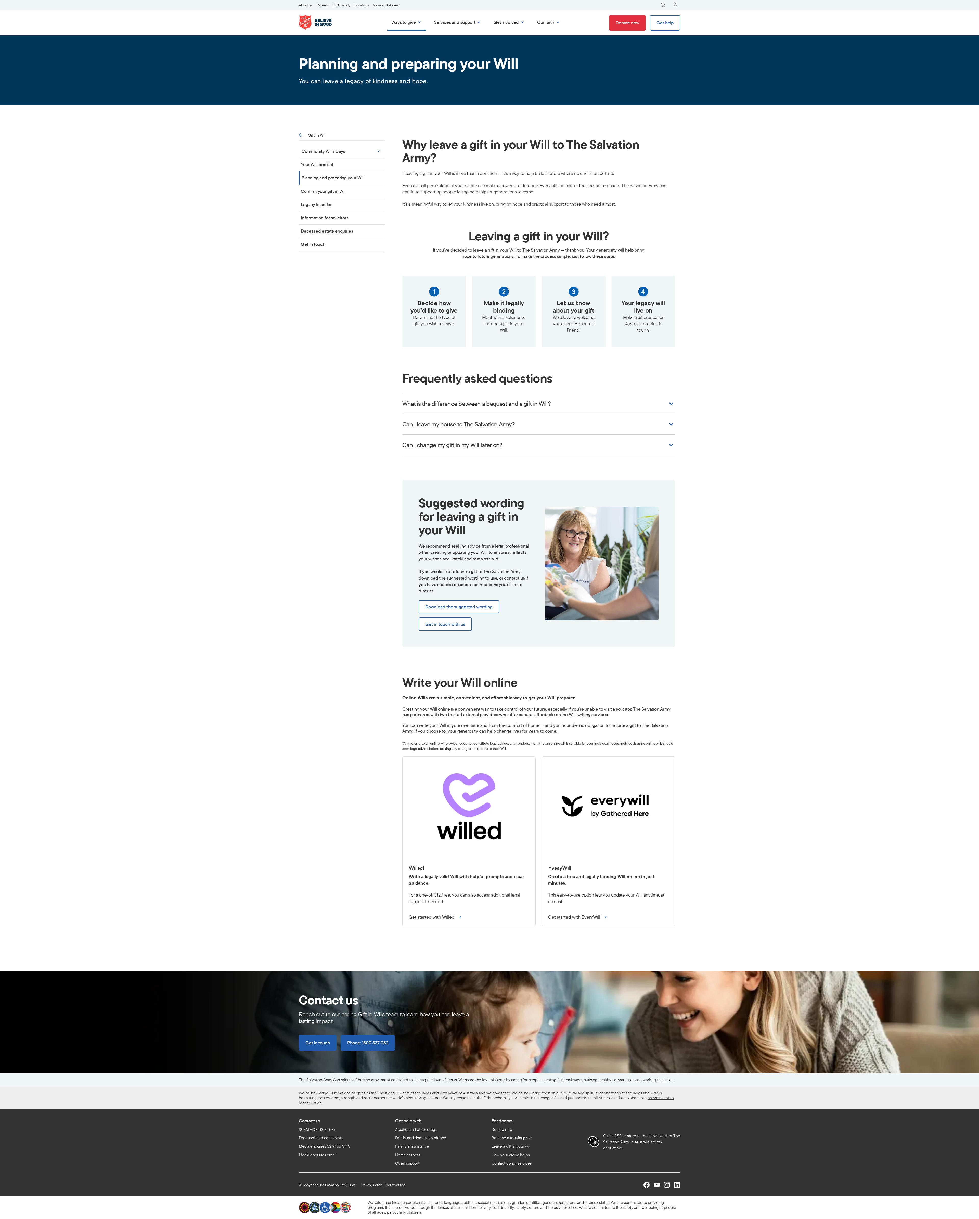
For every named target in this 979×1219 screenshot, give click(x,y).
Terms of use (395, 1185)
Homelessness (407, 1154)
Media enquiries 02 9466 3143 (324, 1146)
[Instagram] (667, 1185)
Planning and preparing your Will (333, 178)
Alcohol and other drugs (416, 1129)
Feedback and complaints (321, 1137)
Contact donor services (511, 1163)
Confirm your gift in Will (323, 191)
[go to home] (320, 22)
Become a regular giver (512, 1137)
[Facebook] (646, 1185)
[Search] (676, 5)
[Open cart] (663, 5)
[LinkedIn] (677, 1185)
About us (305, 5)
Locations (361, 5)
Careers (322, 5)
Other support (407, 1163)
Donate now (502, 1129)
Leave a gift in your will (511, 1146)
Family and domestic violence (420, 1137)
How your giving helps (511, 1154)
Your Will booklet (317, 164)
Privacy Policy (372, 1185)
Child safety (341, 5)
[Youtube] (657, 1185)
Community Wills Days (323, 151)
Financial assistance (412, 1146)
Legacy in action (317, 204)
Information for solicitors (324, 218)
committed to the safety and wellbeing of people (634, 1207)
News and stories (385, 5)
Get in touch (313, 244)
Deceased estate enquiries (327, 231)
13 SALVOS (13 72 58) (317, 1129)
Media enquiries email (317, 1154)
